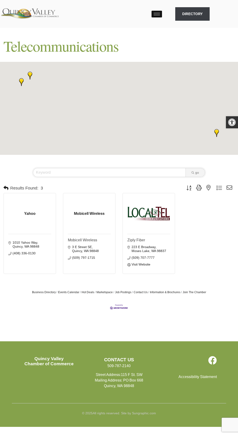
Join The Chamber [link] (194, 292)
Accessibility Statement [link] (197, 377)
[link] (232, 122)
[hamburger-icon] (157, 14)
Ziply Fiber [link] (136, 240)
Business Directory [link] (44, 292)
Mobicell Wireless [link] (82, 240)
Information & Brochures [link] (165, 292)
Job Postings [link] (123, 292)
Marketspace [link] (104, 292)
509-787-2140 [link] (119, 366)
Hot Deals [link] (88, 292)
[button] (30, 75)
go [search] (197, 172)
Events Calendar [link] (68, 292)
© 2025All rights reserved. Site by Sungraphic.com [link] (119, 413)
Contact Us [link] (141, 292)
